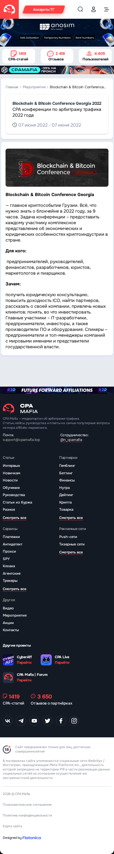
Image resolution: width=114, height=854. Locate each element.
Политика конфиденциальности (27, 815)
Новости (10, 480)
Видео (8, 608)
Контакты (11, 630)
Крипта (65, 502)
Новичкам (11, 473)
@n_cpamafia (71, 439)
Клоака (9, 566)
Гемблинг (67, 465)
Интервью (11, 465)
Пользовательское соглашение (27, 804)
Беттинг (66, 473)
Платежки (11, 536)
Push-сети (68, 536)
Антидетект (12, 544)
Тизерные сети (72, 544)
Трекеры (10, 580)
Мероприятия (34, 87)
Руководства (14, 494)
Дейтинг (66, 494)
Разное (9, 509)
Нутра (64, 487)
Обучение (11, 487)
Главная (12, 87)
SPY (6, 558)
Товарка (66, 509)
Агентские (11, 573)
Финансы (67, 480)
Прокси (9, 551)
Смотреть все (14, 517)
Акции (8, 622)
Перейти (24, 662)
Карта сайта (12, 826)
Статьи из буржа (17, 502)
